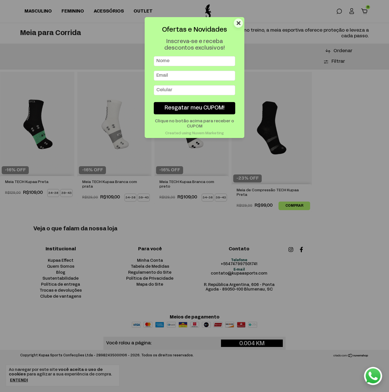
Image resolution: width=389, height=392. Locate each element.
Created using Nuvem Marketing (194, 133)
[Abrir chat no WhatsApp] (373, 376)
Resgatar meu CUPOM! (195, 108)
